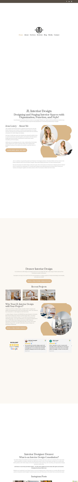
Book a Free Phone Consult (16, 328)
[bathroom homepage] (13, 300)
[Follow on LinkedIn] (69, 1)
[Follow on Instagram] (72, 1)
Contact (56, 35)
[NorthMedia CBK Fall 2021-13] (47, 300)
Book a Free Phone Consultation (39, 281)
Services (33, 35)
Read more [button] (27, 351)
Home (21, 35)
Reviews (40, 35)
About (26, 35)
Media (50, 35)
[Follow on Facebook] (67, 1)
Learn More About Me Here (16, 150)
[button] (71, 346)
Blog (45, 35)
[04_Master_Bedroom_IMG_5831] (30, 300)
